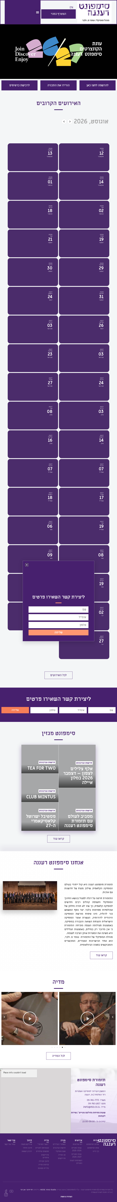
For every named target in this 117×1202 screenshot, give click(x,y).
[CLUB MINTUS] (39, 788)
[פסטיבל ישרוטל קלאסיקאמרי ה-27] (39, 816)
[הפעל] (81, 1018)
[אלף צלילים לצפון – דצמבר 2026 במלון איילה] (77, 766)
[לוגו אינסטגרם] (6, 1194)
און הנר (23, 1190)
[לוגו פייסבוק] (6, 1191)
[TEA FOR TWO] (39, 759)
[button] (37, 12)
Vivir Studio (51, 1190)
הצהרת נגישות (66, 1196)
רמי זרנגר (29, 1190)
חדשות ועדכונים (84, 763)
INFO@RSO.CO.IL (91, 1107)
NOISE (42, 1190)
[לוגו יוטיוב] (11, 1191)
